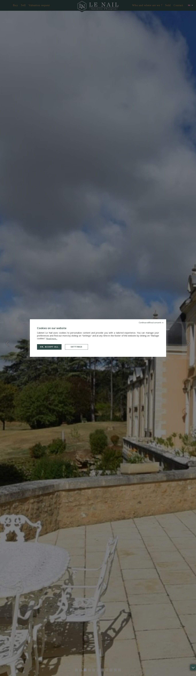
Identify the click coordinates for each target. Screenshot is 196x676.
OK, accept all (49, 346)
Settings (76, 346)
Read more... (51, 338)
